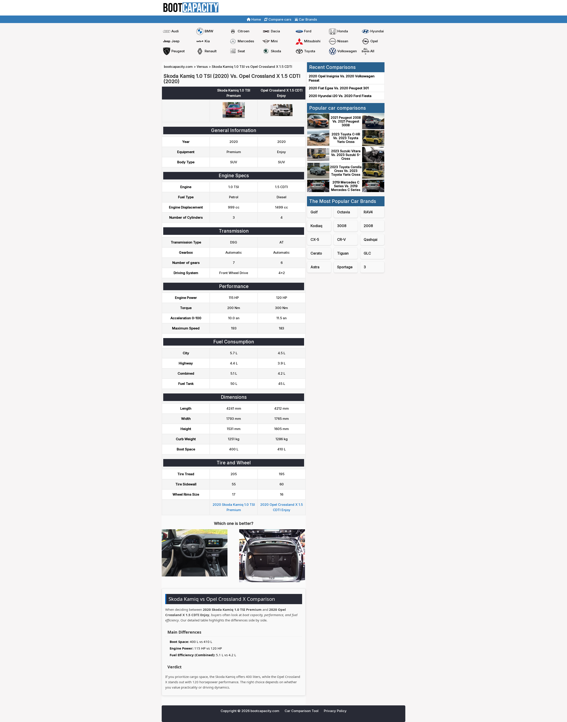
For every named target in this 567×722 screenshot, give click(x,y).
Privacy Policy (335, 711)
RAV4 (368, 212)
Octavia (343, 212)
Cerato (316, 253)
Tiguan (343, 253)
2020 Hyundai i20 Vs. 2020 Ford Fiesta (340, 96)
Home (372, 8)
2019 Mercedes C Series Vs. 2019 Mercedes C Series (345, 186)
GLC (367, 253)
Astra (315, 267)
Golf (314, 212)
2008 (368, 226)
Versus (202, 66)
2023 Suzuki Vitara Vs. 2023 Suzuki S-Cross (346, 154)
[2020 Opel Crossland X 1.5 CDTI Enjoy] (281, 115)
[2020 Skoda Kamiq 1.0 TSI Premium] (234, 117)
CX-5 (315, 239)
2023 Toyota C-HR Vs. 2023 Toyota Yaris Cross (346, 138)
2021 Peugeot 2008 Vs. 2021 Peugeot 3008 (346, 121)
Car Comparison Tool (301, 711)
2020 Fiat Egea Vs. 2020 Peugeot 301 (339, 88)
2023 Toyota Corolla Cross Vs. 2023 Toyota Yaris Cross (346, 170)
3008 (341, 226)
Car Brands (307, 19)
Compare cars (392, 8)
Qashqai (370, 239)
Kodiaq (316, 226)
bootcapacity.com (178, 66)
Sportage (345, 267)
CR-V (341, 239)
